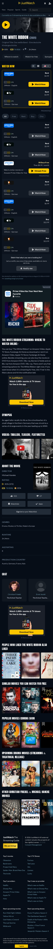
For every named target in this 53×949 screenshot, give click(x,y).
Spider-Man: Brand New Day (14, 870)
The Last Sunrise (9, 923)
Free (14, 116)
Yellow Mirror (8, 916)
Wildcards (7, 926)
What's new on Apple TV (36, 898)
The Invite (7, 874)
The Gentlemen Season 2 (36, 916)
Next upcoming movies (12, 909)
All (5, 116)
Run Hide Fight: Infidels (12, 913)
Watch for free (31, 56)
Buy (33, 116)
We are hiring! (10, 846)
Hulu (5, 899)
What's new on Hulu (35, 901)
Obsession (7, 860)
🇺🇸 (45, 66)
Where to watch (11, 56)
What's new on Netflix (35, 885)
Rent (23, 116)
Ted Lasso (31, 864)
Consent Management (33, 845)
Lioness (30, 870)
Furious (30, 860)
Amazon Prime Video (11, 892)
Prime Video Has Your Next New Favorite (28, 292)
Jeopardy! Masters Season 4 (38, 931)
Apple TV (6, 895)
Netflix (5, 885)
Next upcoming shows (35, 909)
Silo (28, 867)
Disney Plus (7, 889)
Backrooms (7, 864)
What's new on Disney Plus (37, 889)
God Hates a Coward (11, 919)
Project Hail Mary (10, 867)
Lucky (29, 874)
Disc (42, 116)
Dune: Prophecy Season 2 (37, 913)
